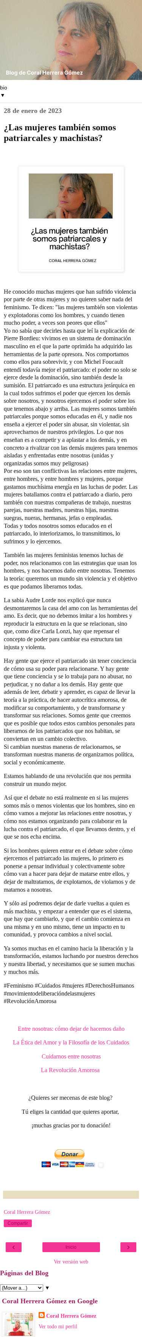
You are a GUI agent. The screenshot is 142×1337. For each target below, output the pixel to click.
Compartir (18, 1223)
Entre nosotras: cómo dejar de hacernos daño (71, 1028)
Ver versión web (71, 1262)
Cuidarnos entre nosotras (71, 1056)
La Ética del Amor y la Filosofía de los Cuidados (71, 1042)
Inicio (71, 1247)
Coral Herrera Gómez (71, 1316)
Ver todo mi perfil (58, 1326)
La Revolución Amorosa (71, 1070)
